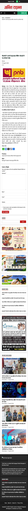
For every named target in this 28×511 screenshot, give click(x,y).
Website (3, 202)
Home (6, 503)
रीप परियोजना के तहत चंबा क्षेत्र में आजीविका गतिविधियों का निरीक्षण (12, 448)
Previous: (11, 155)
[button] (1, 13)
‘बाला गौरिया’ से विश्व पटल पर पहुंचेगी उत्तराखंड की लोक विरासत (14, 302)
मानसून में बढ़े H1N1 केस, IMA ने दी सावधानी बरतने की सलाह (13, 298)
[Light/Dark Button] (15, 13)
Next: (10, 159)
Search (3, 218)
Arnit (4, 61)
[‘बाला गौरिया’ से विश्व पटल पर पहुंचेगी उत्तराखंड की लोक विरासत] (14, 413)
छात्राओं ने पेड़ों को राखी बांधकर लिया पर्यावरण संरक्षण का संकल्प (14, 311)
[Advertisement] (14, 36)
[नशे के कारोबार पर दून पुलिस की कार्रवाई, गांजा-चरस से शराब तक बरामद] (14, 366)
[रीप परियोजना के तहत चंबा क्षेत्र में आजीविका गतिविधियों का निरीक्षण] (14, 437)
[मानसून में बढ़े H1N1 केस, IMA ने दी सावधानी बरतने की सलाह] (14, 390)
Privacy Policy (20, 503)
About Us (9, 503)
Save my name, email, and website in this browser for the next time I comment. (14, 208)
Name (3, 192)
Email (3, 197)
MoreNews (14, 508)
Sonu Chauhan (5, 379)
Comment (4, 173)
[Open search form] (19, 1)
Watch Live (23, 13)
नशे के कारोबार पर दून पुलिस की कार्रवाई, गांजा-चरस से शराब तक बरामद (14, 377)
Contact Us (14, 503)
